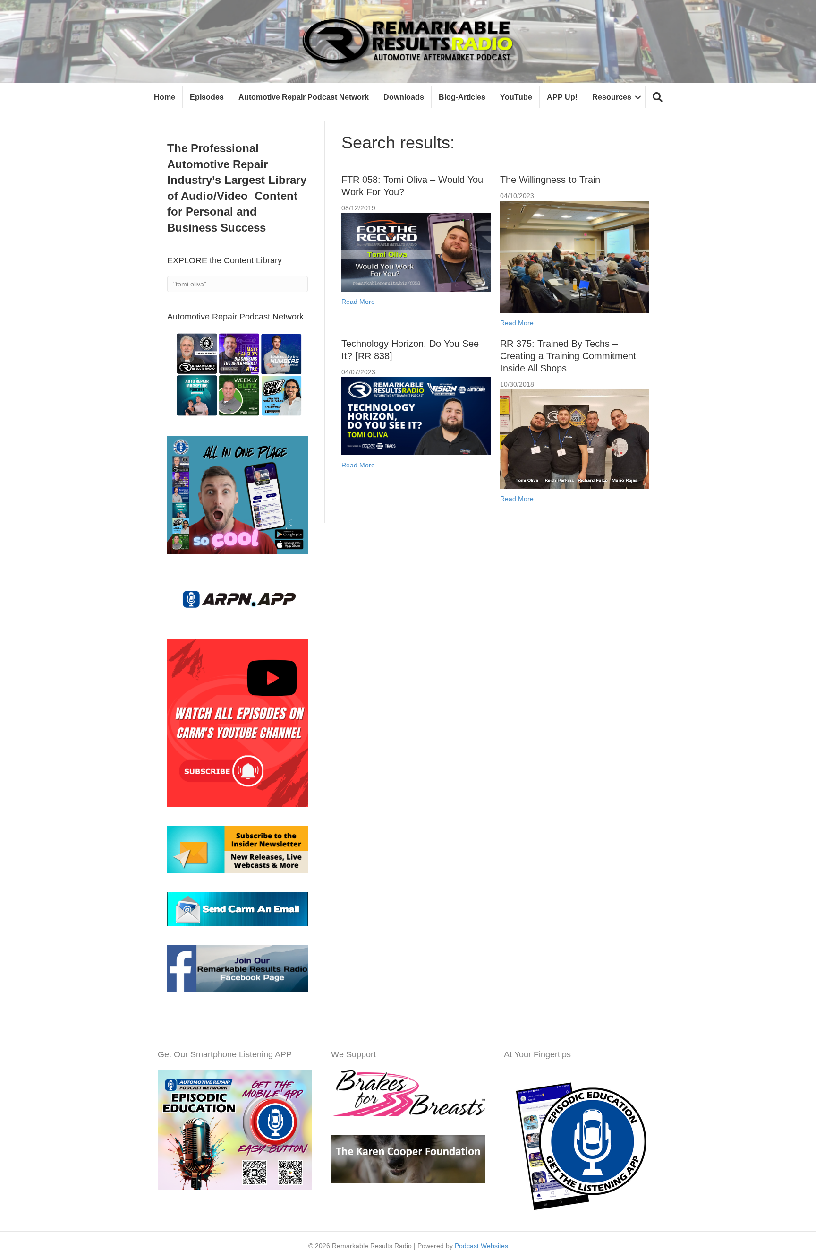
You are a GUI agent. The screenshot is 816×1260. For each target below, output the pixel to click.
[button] (658, 98)
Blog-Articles (462, 97)
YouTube (516, 97)
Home (164, 97)
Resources (611, 97)
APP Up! (562, 97)
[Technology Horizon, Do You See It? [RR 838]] (415, 415)
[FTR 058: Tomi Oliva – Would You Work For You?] (415, 252)
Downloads (403, 97)
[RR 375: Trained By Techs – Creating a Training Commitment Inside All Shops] (574, 438)
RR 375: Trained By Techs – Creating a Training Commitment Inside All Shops (568, 355)
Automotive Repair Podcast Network (303, 97)
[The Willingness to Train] (574, 256)
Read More (358, 301)
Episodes (207, 97)
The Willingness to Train (550, 179)
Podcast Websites (481, 1246)
